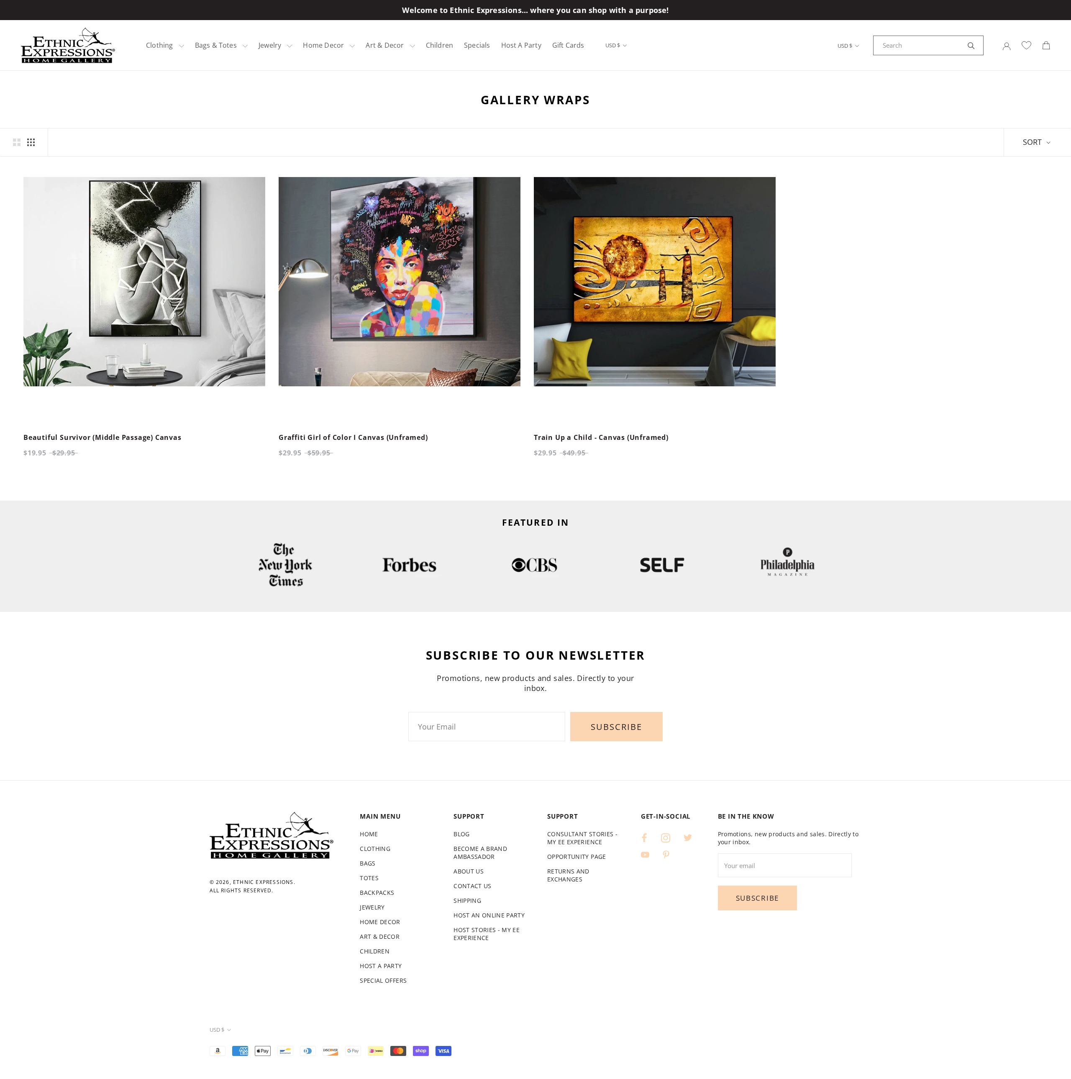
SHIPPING (467, 900)
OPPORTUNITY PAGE (576, 857)
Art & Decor (385, 45)
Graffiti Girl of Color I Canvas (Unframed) (353, 437)
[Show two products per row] (16, 142)
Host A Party (521, 45)
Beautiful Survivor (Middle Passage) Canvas (102, 437)
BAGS (367, 863)
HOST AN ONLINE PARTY (489, 915)
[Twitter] (688, 837)
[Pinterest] (666, 854)
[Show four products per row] (31, 142)
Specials (477, 45)
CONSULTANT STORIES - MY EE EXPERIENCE (582, 838)
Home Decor (323, 45)
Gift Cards (568, 45)
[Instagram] (665, 837)
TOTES (369, 878)
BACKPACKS (377, 893)
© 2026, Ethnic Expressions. (252, 882)
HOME (369, 834)
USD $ (612, 45)
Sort (1033, 142)
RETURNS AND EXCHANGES (568, 875)
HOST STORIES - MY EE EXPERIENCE (487, 934)
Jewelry (270, 45)
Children (439, 45)
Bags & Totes (216, 45)
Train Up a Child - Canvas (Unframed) (601, 437)
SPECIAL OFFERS (383, 980)
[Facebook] (644, 837)
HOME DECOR (380, 922)
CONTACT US (473, 886)
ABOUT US (469, 871)
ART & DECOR (380, 936)
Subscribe (616, 726)
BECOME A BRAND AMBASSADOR (480, 853)
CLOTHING (375, 849)
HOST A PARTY (381, 966)
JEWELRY (372, 907)
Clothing (159, 45)
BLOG (461, 834)
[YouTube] (645, 854)
